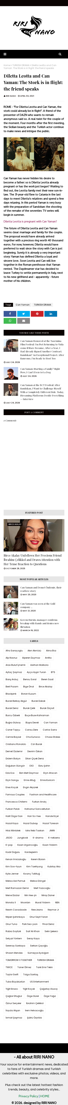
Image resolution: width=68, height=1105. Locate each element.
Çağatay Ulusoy (49, 988)
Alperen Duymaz (31, 657)
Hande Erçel (52, 816)
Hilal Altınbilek (13, 830)
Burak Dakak (38, 700)
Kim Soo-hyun (14, 866)
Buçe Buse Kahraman (37, 715)
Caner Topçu (13, 729)
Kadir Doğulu (13, 852)
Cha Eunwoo (33, 736)
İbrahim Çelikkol (35, 1003)
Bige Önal (28, 686)
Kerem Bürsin (38, 859)
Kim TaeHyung (34, 866)
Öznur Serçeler (13, 1003)
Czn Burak (36, 744)
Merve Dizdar (13, 895)
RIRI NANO (11, 95)
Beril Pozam (12, 686)
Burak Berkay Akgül (16, 700)
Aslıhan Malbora (39, 664)
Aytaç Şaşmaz (14, 672)
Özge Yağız (50, 996)
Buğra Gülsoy (13, 722)
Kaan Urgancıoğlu (27, 844)
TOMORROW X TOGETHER (19, 960)
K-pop (9, 844)
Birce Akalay (45, 686)
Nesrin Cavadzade (16, 909)
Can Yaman (23, 304)
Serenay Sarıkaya (15, 945)
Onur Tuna (11, 924)
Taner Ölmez (24, 967)
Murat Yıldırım (42, 902)
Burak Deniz (12, 708)
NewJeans (37, 909)
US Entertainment (39, 981)
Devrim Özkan (34, 751)
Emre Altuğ (29, 780)
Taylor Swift (12, 974)
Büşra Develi (32, 722)
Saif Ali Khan (33, 931)
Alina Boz (51, 650)
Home (7, 65)
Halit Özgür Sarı (14, 816)
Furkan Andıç (39, 801)
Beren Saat (47, 679)
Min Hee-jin (30, 895)
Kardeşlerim (31, 852)
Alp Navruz (11, 657)
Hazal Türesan (51, 823)
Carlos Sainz (50, 729)
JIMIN (52, 830)
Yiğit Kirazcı (12, 988)
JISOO (9, 837)
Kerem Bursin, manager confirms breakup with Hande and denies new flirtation (39, 623)
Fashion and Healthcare (43, 794)
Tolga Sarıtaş (30, 974)
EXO (32, 765)
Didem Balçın (13, 758)
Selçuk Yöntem (14, 938)
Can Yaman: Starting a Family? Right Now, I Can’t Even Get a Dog (40, 370)
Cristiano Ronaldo (16, 744)
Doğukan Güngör (15, 765)
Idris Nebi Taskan (34, 830)
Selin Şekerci (51, 931)
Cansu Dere (31, 729)
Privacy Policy (28, 1096)
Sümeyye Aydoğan (38, 952)
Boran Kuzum (28, 693)
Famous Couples (15, 794)
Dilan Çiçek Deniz (34, 758)
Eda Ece (10, 772)
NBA (57, 902)
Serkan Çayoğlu (39, 945)
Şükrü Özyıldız (34, 1017)
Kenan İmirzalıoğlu (16, 859)
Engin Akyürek (30, 787)
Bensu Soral (29, 679)
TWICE (9, 967)
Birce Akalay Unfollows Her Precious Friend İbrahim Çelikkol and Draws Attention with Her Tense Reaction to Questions (33, 559)
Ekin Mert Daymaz (28, 772)
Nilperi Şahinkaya (15, 916)
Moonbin (25, 902)
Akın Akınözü (34, 650)
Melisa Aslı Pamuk (15, 880)
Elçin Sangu (12, 780)
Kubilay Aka (54, 866)
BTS (53, 672)
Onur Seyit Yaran (39, 916)
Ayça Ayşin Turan (36, 672)
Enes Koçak (12, 787)
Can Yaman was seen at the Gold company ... (37, 605)
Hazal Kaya (12, 823)
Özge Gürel (33, 996)
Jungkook (22, 837)
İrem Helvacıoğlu (34, 1010)
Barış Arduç (12, 679)
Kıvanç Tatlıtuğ (31, 873)
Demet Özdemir (14, 751)
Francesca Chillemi (16, 801)
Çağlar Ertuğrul (14, 996)
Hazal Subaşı (30, 823)
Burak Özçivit (47, 708)
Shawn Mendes (14, 952)
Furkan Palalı (13, 808)
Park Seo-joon (30, 924)
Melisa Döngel (38, 880)
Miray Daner (48, 895)
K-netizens (54, 837)
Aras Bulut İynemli (15, 664)
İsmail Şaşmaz (14, 1017)
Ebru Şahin (44, 765)
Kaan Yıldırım (50, 844)
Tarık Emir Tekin (44, 967)
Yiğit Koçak (29, 988)
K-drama (38, 837)
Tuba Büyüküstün (15, 981)
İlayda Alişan (13, 1010)
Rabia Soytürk (13, 931)
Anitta (48, 657)
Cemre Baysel (13, 736)
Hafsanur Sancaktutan (37, 808)
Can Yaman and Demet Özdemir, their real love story (41, 589)
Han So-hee (34, 816)
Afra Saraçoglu (14, 650)
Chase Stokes (52, 736)
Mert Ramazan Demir (17, 888)
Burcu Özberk (13, 715)
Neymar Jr (53, 909)
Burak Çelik (29, 708)
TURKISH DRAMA (20, 65)
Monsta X (11, 902)
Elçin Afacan (50, 772)
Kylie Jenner (12, 873)
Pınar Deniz (48, 924)
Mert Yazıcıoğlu (42, 888)
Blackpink (11, 693)
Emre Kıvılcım (47, 780)
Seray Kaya (33, 938)
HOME (44, 1096)
